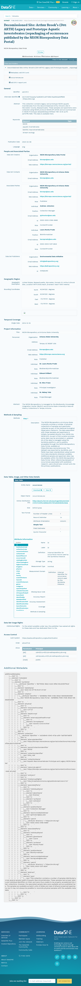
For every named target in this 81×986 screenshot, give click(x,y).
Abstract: (16, 404)
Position (35, 211)
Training (39, 939)
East (36, 299)
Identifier (16, 92)
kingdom (19, 566)
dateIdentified (21, 599)
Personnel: (16, 337)
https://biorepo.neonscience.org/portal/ (55, 164)
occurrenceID (20, 558)
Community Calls (25, 950)
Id (37, 221)
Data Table (19, 480)
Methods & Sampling (37, 612)
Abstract (17, 104)
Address (35, 342)
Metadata (15, 16)
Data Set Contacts (13, 172)
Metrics (4, 963)
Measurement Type (38, 566)
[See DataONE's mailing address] (57, 963)
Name (43, 543)
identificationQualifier (24, 608)
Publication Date (14, 142)
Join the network (25, 942)
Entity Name (25, 485)
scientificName (21, 577)
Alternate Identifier (11, 97)
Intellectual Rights (13, 626)
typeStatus (20, 610)
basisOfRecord (21, 556)
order (18, 573)
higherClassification (23, 564)
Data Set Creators (13, 155)
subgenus (19, 586)
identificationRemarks (24, 604)
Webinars (39, 942)
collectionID (20, 553)
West (36, 304)
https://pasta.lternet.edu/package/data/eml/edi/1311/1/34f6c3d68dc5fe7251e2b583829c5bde (51, 502)
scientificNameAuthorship (25, 582)
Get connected (64, 981)
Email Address (33, 160)
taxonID (19, 580)
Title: (18, 332)
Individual (34, 206)
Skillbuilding (41, 936)
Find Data (25, 956)
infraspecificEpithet (23, 593)
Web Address (33, 165)
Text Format (26, 513)
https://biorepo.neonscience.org (52, 354)
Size (28, 508)
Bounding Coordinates (12, 289)
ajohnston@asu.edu (48, 215)
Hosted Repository (8, 944)
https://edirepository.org (49, 266)
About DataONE (7, 960)
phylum (19, 569)
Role (36, 202)
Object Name (25, 496)
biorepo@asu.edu (47, 159)
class (18, 571)
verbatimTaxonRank (23, 590)
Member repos (24, 939)
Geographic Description (16, 283)
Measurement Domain (37, 571)
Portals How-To (42, 945)
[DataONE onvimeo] (63, 957)
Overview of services (5, 937)
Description (35, 423)
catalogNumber (21, 560)
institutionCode (21, 547)
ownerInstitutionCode (24, 551)
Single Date (15, 323)
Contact (4, 966)
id (17, 545)
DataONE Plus (6, 941)
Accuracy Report (39, 597)
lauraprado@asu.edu (48, 239)
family (18, 575)
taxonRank (20, 595)
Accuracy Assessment (37, 602)
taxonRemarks (21, 606)
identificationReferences (24, 601)
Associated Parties (13, 186)
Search (7, 16)
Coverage (42, 607)
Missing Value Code (38, 592)
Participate (23, 936)
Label (43, 547)
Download (36, 490)
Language (16, 147)
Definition (41, 552)
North (36, 290)
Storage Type (40, 561)
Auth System (15, 638)
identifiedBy (20, 597)
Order (18, 643)
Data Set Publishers (13, 256)
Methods (17, 418)
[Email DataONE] (69, 957)
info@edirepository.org (49, 261)
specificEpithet (21, 588)
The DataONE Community (24, 946)
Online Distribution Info (23, 502)
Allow (18, 648)
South (36, 294)
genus (18, 584)
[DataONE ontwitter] (57, 957)
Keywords (16, 120)
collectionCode (21, 549)
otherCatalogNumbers (24, 562)
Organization (33, 155)
